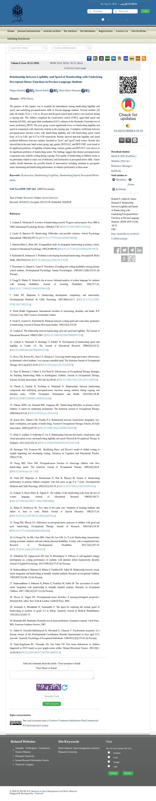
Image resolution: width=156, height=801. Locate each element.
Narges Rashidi (17, 90)
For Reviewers (88, 31)
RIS (123, 156)
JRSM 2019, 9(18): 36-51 (63, 63)
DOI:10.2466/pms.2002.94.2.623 (50, 259)
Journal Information (29, 31)
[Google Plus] (124, 258)
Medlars (115, 161)
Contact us (122, 31)
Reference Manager (121, 165)
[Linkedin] (139, 250)
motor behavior (50, 197)
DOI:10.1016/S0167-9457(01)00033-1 (40, 652)
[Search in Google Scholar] (28, 91)
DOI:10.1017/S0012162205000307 (76, 486)
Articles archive (52, 31)
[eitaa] (132, 258)
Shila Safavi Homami (70, 90)
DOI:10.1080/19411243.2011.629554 (77, 379)
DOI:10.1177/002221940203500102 (30, 288)
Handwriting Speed (70, 175)
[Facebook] (117, 250)
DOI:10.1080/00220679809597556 (63, 335)
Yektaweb (39, 793)
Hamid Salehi (42, 90)
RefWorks (116, 170)
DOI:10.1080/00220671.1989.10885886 (32, 501)
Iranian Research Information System (32, 760)
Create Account (117, 19)
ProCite (125, 161)
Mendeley (121, 179)
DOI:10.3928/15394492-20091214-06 (30, 398)
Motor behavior (65, 748)
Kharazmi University (24, 756)
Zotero (131, 184)
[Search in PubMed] (32, 91)
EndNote (130, 156)
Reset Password (135, 19)
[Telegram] (132, 250)
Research (28, 197)
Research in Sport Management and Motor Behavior (54, 791)
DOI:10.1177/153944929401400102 (30, 530)
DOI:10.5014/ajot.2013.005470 (56, 364)
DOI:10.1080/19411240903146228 (57, 428)
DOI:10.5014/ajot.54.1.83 (24, 471)
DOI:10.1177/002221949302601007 (78, 248)
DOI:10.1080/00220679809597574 (29, 350)
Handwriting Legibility (47, 175)
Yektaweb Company (24, 764)
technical (95, 748)
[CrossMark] (128, 122)
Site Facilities (138, 31)
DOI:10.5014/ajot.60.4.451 (43, 413)
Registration (106, 31)
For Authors (70, 31)
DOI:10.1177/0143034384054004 (58, 237)
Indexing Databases (18, 39)
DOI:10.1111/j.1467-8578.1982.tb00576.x (33, 515)
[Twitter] (124, 250)
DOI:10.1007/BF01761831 (75, 226)
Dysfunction (27, 175)
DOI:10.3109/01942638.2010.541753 (58, 442)
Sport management (81, 748)
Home (10, 31)
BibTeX (115, 156)
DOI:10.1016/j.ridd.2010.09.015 (27, 549)
